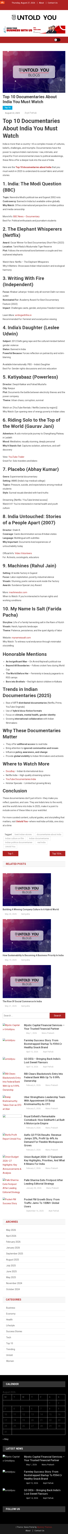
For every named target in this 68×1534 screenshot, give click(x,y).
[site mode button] (57, 39)
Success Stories (14, 1331)
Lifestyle (10, 1325)
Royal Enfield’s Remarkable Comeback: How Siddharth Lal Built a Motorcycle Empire (44, 1120)
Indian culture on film (14, 838)
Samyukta (25, 914)
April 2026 (11, 1236)
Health (9, 1319)
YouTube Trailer (16, 457)
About (41, 3)
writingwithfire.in (23, 315)
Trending (10, 1349)
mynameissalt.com (21, 637)
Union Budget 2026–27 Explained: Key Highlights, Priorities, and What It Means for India (44, 1160)
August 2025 (12, 1259)
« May (6, 1439)
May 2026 (11, 1230)
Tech (8, 1337)
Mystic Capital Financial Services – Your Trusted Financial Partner (44, 1027)
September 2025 (14, 1253)
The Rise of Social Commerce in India (22, 1001)
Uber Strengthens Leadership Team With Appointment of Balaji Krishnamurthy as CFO (44, 1101)
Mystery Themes (44, 1527)
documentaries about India (49, 834)
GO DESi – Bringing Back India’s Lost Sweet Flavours (42, 1060)
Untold (9, 1355)
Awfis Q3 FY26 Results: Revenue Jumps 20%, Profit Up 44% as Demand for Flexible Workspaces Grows (43, 1140)
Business (10, 1308)
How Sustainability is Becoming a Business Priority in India (33, 955)
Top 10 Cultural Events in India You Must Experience (13, 853)
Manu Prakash (48, 1033)
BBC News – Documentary (26, 216)
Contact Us (53, 3)
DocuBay (10, 771)
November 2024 (14, 1283)
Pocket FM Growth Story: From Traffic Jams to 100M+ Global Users (42, 1203)
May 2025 (11, 1277)
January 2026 (13, 1247)
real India (41, 842)
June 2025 (11, 1271)
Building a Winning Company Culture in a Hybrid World (31, 909)
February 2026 (13, 1242)
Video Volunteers (23, 553)
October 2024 (13, 1289)
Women (10, 1361)
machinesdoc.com (18, 592)
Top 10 (7, 107)
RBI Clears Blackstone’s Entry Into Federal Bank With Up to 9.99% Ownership (43, 1077)
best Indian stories (23, 834)
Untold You (10, 846)
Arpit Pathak (31, 113)
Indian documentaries (39, 838)
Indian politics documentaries (18, 842)
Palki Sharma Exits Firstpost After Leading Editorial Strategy (43, 1182)
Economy (10, 1313)
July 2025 (11, 1265)
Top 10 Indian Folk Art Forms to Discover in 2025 (58, 853)
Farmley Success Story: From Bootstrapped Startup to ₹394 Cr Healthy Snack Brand (43, 1044)
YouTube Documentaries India (21, 779)
